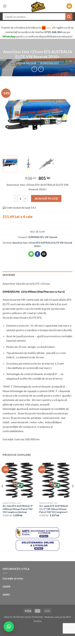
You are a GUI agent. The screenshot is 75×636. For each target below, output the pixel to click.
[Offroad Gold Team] (37, 6)
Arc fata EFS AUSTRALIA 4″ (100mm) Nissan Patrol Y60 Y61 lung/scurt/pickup (18, 509)
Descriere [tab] (9, 275)
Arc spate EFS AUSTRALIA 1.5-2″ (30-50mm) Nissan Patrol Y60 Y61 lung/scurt (53, 509)
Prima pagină (26, 63)
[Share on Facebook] (37, 254)
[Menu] (5, 6)
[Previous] (8, 118)
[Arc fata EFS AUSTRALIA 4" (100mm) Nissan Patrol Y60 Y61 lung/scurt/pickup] (19, 480)
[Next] (66, 118)
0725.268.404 (53, 32)
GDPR (6, 586)
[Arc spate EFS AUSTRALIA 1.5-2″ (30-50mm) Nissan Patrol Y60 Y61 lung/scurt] (55, 480)
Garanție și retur (13, 578)
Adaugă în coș (46, 198)
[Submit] (68, 16)
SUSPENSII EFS (49, 63)
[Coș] (69, 6)
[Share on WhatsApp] (31, 254)
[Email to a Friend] (44, 254)
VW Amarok (51, 237)
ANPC (6, 594)
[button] (8, 626)
